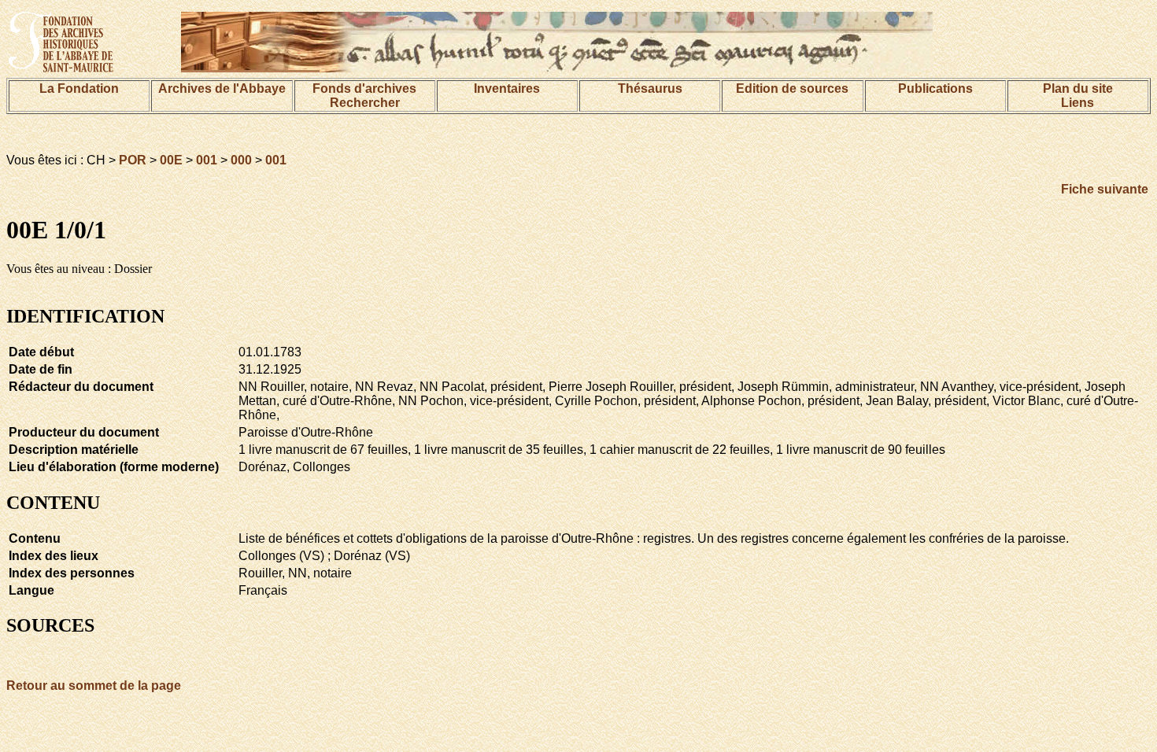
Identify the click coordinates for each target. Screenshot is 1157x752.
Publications (935, 88)
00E (171, 160)
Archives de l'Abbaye (222, 88)
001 (206, 160)
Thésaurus (650, 88)
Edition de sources (792, 88)
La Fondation (79, 88)
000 (241, 160)
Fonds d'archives (364, 88)
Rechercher (365, 102)
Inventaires (507, 88)
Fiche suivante (1104, 189)
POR (132, 160)
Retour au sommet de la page (93, 685)
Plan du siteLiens (1078, 95)
